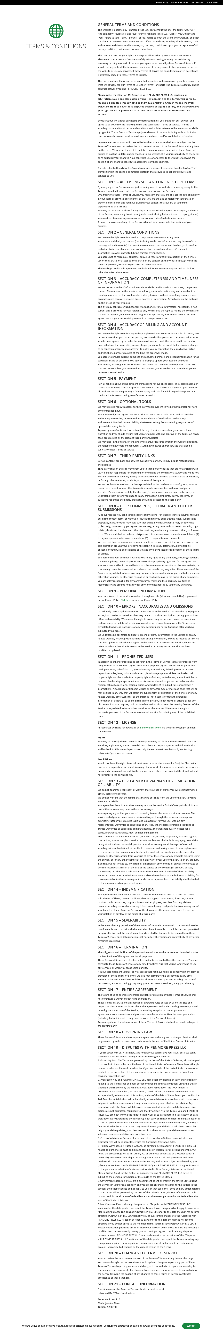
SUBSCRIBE (212, 2)
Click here (126, 600)
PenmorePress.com (150, 727)
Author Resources (179, 2)
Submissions (197, 2)
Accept (191, 1325)
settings (169, 1325)
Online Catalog (161, 2)
